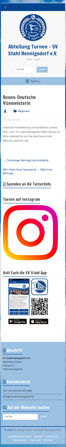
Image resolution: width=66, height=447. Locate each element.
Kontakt (38, 436)
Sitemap (48, 440)
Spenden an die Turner (20, 436)
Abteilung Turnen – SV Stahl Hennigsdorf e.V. (33, 50)
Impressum (35, 440)
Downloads (52, 436)
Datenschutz (20, 440)
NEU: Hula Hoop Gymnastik (28, 171)
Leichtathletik (26, 161)
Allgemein (24, 111)
